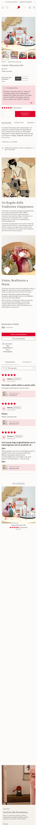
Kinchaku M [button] (13, 395)
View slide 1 (31, 102)
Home (4, 62)
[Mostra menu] (3, 7)
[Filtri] (4, 368)
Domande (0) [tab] (27, 362)
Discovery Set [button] (14, 423)
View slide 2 (33, 102)
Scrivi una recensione (18, 334)
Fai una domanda (18, 339)
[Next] (34, 2)
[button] (7, 108)
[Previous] (2, 2)
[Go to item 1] (7, 348)
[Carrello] (34, 7)
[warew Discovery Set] (18, 504)
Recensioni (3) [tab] (10, 362)
